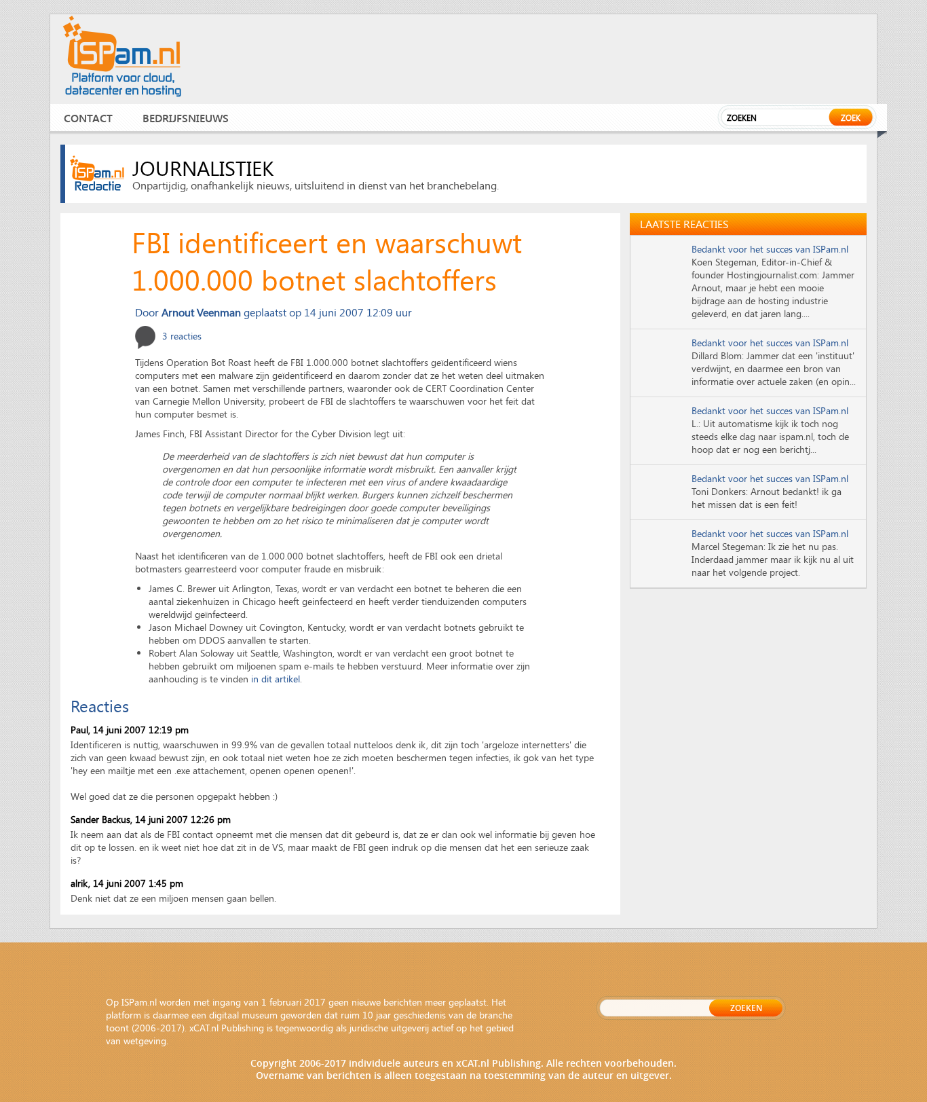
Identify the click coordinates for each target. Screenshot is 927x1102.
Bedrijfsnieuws (186, 118)
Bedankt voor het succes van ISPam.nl (770, 248)
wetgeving (145, 1040)
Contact (88, 118)
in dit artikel (275, 678)
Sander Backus (100, 819)
